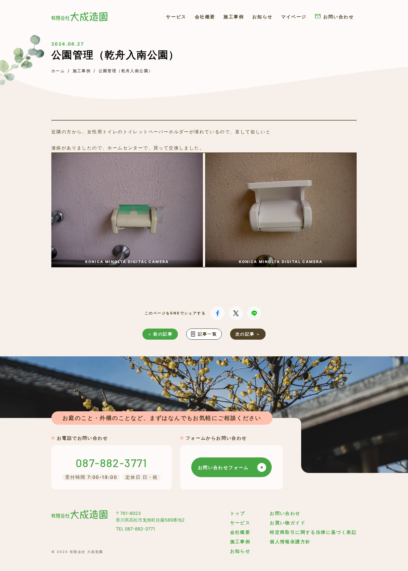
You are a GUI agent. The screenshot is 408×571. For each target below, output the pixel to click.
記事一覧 (207, 334)
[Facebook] (218, 313)
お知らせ (262, 16)
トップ (237, 513)
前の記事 (163, 334)
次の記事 (245, 334)
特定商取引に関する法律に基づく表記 (313, 532)
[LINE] (254, 313)
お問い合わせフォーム (223, 467)
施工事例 (233, 16)
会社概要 (205, 16)
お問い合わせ (338, 16)
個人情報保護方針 (290, 541)
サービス (176, 16)
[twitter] (236, 313)
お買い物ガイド (288, 522)
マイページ (294, 16)
